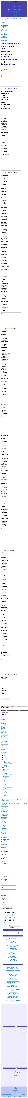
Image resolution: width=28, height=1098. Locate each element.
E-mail (4, 887)
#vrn (25, 710)
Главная (15, 12)
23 (14, 919)
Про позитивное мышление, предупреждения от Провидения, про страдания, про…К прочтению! (5, 34)
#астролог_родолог (5, 707)
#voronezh (22, 710)
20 (9, 919)
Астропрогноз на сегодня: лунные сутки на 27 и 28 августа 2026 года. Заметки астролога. (13, 969)
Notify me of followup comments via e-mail (4, 878)
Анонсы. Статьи (4, 72)
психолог (4, 813)
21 (10, 919)
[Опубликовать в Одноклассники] (4, 741)
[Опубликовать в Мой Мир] (4, 736)
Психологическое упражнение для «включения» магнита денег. (7, 778)
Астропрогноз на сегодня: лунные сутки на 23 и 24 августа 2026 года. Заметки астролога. (13, 999)
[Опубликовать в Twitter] (4, 745)
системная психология (4, 816)
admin (5, 67)
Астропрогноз (13, 942)
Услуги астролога (13, 960)
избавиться (4, 808)
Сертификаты (13, 955)
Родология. (13, 952)
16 (14, 917)
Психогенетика (4, 811)
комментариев (16, 1074)
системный (4, 818)
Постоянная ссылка (4, 824)
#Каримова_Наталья (5, 706)
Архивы (7, 933)
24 (4, 920)
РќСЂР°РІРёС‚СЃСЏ (5, 752)
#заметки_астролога (5, 708)
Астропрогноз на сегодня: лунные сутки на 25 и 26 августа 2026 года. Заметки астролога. (13, 988)
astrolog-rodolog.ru (15, 4)
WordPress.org (16, 1075)
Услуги (15, 14)
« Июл (5, 924)
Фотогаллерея (13, 961)
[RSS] (20, 9)
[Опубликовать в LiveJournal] (4, 732)
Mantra (23, 1094)
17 (4, 919)
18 (5, 919)
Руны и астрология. (13, 953)
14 (10, 917)
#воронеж (13, 706)
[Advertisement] (15, 1015)
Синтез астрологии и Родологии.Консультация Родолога (13, 958)
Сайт (4, 891)
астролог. (4, 804)
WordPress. (14, 1095)
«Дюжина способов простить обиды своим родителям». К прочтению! (4, 23)
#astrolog (12, 710)
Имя (4, 883)
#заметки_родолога (5, 710)
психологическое (5, 814)
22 (12, 919)
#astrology (16, 710)
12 (7, 917)
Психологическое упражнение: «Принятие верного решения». (7, 770)
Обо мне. (15, 15)
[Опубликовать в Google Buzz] (4, 724)
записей (17, 1072)
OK (12, 927)
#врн (16, 706)
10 (4, 917)
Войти (16, 1071)
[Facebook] (11, 9)
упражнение (4, 821)
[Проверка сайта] (15, 1030)
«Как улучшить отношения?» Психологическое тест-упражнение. (7, 763)
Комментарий (4, 863)
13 (9, 917)
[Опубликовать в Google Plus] (4, 728)
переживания (4, 810)
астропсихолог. (4, 806)
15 (12, 917)
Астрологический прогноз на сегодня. (13, 940)
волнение (4, 807)
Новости (4, 74)
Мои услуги (13, 948)
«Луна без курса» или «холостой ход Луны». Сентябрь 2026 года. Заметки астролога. (13, 994)
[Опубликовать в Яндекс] (4, 749)
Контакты (15, 16)
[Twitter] (16, 9)
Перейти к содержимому (14, 11)
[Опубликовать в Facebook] (4, 721)
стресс (4, 819)
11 (5, 917)
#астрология (21, 706)
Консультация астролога (13, 945)
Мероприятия (13, 946)
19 (7, 919)
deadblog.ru (7, 905)
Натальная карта (13, 949)
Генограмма (13, 944)
